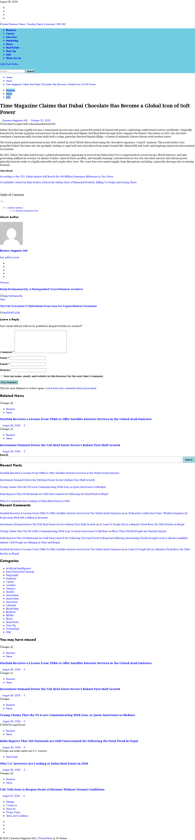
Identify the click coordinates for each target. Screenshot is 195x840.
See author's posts (9, 257)
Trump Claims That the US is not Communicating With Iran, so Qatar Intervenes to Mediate (53, 487)
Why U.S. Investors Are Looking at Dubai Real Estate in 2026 (35, 501)
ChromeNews (45, 838)
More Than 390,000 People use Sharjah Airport (139, 531)
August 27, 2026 (12, 796)
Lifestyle (11, 605)
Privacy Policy (13, 812)
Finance (10, 588)
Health (10, 592)
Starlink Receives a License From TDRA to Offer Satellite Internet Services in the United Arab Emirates (76, 419)
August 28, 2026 (12, 425)
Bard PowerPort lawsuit (20, 571)
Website (5, 370)
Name (4, 358)
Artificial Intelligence (18, 568)
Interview (11, 37)
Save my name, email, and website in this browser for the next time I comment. (54, 376)
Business (11, 30)
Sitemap (10, 802)
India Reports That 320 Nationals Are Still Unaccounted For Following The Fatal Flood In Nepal (55, 538)
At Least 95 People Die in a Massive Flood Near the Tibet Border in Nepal (141, 524)
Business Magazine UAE (15, 120)
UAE (8, 54)
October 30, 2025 (40, 120)
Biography (12, 575)
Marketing (12, 40)
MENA (10, 615)
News (9, 44)
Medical (10, 612)
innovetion (12, 598)
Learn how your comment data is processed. (71, 388)
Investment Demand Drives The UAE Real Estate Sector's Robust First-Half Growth (47, 524)
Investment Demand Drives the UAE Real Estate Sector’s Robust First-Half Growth (60, 445)
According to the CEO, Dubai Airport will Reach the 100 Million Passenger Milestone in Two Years (56, 176)
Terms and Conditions (17, 816)
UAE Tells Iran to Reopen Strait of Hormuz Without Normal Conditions (52, 789)
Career (10, 33)
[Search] (1, 67)
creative (11, 585)
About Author (15, 207)
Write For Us (13, 58)
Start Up (11, 51)
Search (4, 455)
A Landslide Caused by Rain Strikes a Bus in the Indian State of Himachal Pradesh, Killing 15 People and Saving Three (68, 182)
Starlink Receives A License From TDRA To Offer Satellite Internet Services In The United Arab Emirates (60, 513)
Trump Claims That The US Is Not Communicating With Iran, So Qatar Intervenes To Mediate (54, 531)
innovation (12, 595)
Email (4, 364)
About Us (11, 809)
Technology (13, 628)
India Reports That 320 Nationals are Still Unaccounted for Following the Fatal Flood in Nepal (54, 494)
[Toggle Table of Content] (2, 202)
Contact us (11, 805)
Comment (7, 352)
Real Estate (12, 47)
